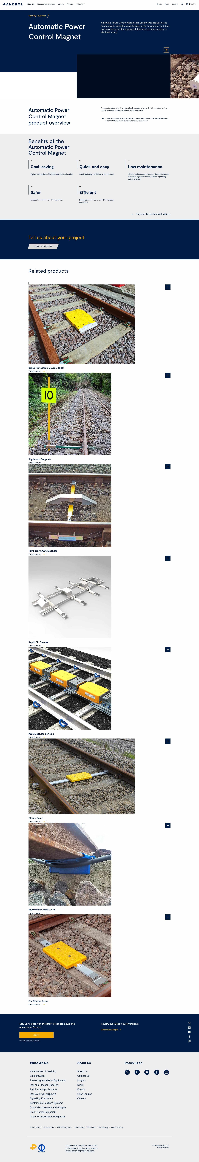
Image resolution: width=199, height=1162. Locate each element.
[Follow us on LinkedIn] (137, 1072)
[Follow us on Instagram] (166, 1072)
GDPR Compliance (64, 1127)
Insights (81, 1080)
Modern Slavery (117, 1127)
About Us (30, 4)
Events (159, 4)
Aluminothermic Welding (43, 1071)
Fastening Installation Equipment (48, 1080)
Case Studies (84, 1094)
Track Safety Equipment (43, 1112)
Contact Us (83, 1075)
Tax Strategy (103, 1127)
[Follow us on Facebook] (156, 1072)
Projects (70, 4)
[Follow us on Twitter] (127, 1072)
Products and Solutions (46, 4)
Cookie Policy (49, 1127)
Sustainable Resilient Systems (46, 1103)
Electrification (37, 1075)
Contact (175, 4)
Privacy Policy (35, 1127)
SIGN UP (36, 1035)
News (167, 4)
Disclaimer (92, 1127)
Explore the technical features (152, 214)
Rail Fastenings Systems (43, 1089)
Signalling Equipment (41, 1098)
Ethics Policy (80, 1127)
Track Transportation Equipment (47, 1116)
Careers (81, 1098)
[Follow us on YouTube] (146, 1072)
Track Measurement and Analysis (48, 1107)
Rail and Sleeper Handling (44, 1085)
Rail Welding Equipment (43, 1094)
